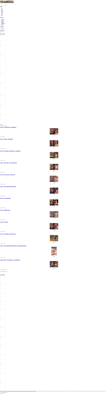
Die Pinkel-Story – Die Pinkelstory (13, 259)
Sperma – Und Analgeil (8, 139)
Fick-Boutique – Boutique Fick (10, 233)
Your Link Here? (1, 393)
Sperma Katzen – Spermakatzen (10, 127)
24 (0, 31)
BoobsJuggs (2, 21)
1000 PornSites (2, 22)
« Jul (0, 32)
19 (1, 30)
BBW (1, 9)
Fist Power (6, 222)
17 (0, 30)
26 (1, 31)
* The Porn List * (32, 391)
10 (3, 271)
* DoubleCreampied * (24, 391)
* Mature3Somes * (12, 391)
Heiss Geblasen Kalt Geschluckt (10, 186)
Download (54, 147)
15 (5, 271)
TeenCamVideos (2, 20)
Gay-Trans (2, 11)
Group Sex (2, 12)
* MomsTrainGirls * (5, 391)
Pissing (2, 14)
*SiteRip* (35, 391)
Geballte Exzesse (7, 210)
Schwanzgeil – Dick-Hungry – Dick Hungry (12, 150)
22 (3, 30)
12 (4, 271)
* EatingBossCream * (20, 391)
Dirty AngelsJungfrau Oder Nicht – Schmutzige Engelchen (15, 245)
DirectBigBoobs (2, 19)
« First (0, 271)
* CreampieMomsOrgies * (28, 391)
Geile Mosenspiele (7, 198)
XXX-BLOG (2, 24)
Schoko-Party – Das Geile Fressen (10, 162)
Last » (7, 271)
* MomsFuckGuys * (9, 391)
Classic (2, 10)
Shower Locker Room (3, 23)
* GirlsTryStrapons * (16, 391)
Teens (1, 15)
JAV (1, 13)
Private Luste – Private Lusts (9, 174)
